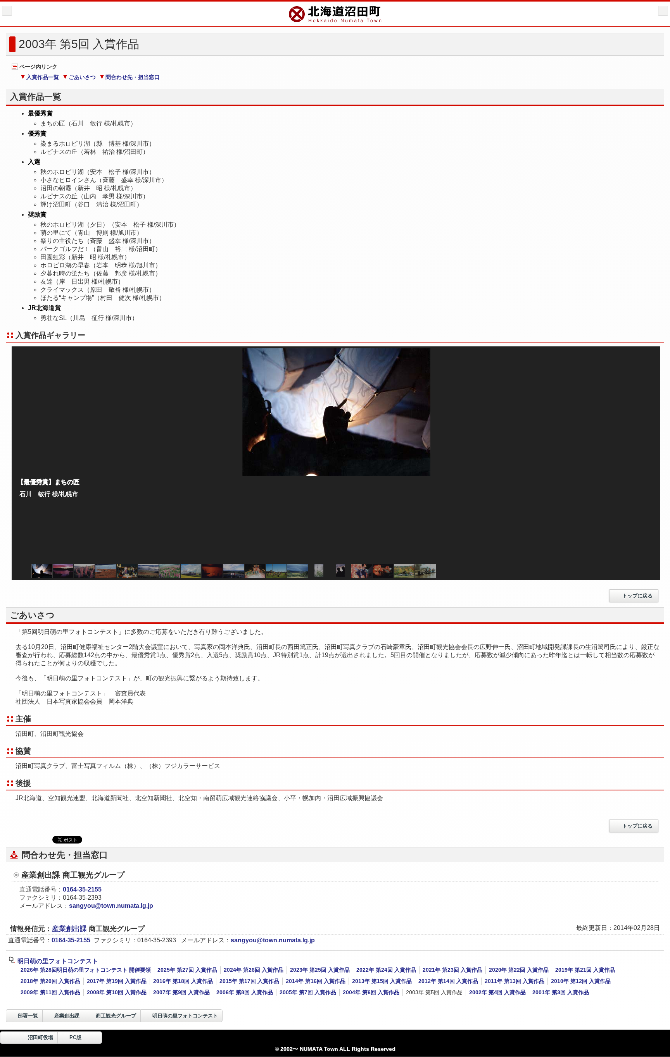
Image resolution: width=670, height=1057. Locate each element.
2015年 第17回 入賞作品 (249, 981)
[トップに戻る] (94, 1037)
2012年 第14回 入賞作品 (448, 981)
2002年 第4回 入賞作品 (497, 992)
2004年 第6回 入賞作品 (371, 992)
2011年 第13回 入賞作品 (514, 981)
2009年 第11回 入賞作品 (50, 992)
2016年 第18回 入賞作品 (183, 981)
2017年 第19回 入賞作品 (117, 981)
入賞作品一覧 (42, 77)
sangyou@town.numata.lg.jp (111, 905)
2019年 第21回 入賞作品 (585, 970)
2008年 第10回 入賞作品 (117, 992)
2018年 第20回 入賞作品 (50, 981)
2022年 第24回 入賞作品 (386, 970)
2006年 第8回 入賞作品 (244, 992)
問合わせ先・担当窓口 (132, 77)
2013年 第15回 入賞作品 (382, 981)
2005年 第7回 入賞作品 (308, 992)
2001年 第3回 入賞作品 (560, 992)
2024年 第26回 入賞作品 (253, 970)
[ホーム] (7, 11)
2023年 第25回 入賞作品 (320, 970)
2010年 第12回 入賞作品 (581, 981)
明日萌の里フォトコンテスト (57, 961)
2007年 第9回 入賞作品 (181, 992)
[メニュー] (663, 11)
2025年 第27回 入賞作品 (187, 970)
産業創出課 (70, 929)
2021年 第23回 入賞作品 (452, 970)
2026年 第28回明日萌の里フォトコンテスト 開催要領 (86, 970)
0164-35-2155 (82, 889)
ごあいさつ (82, 77)
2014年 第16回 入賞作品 (315, 981)
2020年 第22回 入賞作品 (519, 970)
